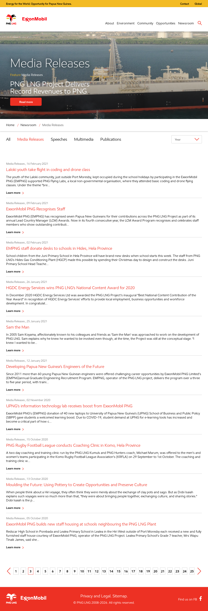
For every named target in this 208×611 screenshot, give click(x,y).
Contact (184, 3)
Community (145, 23)
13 (104, 571)
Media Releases (30, 139)
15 (118, 571)
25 (192, 571)
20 (155, 571)
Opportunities (165, 23)
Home (10, 125)
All (8, 139)
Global (198, 3)
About (109, 23)
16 (126, 571)
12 (97, 571)
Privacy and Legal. (96, 596)
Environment (125, 23)
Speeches (59, 139)
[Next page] (199, 571)
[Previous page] (8, 571)
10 (82, 571)
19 (148, 571)
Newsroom (186, 23)
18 (141, 571)
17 (133, 571)
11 (89, 571)
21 (163, 571)
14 (111, 571)
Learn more (13, 192)
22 (170, 571)
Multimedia (83, 139)
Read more (26, 102)
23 (177, 571)
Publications (110, 139)
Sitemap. (120, 596)
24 (184, 571)
